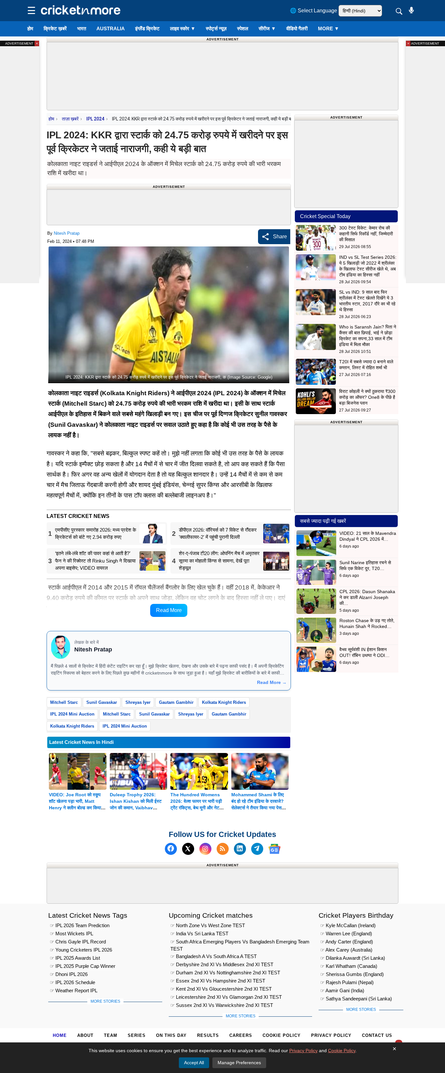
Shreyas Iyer (138, 702)
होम (30, 28)
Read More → (272, 682)
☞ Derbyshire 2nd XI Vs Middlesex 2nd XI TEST (221, 964)
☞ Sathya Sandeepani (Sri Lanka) (356, 998)
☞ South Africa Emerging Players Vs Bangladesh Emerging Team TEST (239, 942)
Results (208, 1035)
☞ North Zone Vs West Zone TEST (207, 925)
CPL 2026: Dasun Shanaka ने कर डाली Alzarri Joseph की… (367, 597)
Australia (110, 28)
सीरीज (267, 28)
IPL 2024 (95, 118)
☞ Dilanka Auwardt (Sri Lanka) (352, 958)
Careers (240, 1035)
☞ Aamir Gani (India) (342, 990)
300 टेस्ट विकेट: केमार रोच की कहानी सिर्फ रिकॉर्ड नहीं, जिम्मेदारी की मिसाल (366, 233)
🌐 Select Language (313, 10)
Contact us (377, 1035)
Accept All (194, 1062)
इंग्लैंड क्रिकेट (147, 28)
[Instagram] (205, 849)
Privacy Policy (331, 1035)
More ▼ (328, 28)
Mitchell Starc (64, 702)
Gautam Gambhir (176, 702)
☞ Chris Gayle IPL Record (78, 941)
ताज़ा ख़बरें (70, 118)
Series (137, 1035)
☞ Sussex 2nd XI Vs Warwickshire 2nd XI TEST (221, 1005)
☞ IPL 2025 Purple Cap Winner (82, 966)
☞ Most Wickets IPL (71, 933)
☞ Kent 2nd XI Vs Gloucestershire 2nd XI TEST (221, 989)
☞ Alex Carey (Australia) (346, 950)
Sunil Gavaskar (101, 702)
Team (110, 1035)
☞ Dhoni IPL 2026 (69, 974)
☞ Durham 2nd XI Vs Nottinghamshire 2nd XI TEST (225, 972)
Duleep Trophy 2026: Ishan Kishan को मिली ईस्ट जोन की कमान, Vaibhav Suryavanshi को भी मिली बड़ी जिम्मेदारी (137, 807)
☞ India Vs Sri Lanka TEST (199, 933)
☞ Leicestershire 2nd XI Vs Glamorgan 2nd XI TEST (226, 997)
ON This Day (171, 1035)
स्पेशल (242, 28)
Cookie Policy (282, 1035)
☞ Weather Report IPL (73, 990)
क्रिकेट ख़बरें (55, 28)
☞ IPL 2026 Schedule (72, 982)
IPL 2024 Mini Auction (72, 714)
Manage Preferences (239, 1062)
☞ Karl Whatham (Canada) (348, 966)
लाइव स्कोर (182, 28)
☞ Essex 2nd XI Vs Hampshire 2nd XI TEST (217, 980)
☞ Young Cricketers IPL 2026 (81, 950)
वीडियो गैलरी (297, 28)
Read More (169, 610)
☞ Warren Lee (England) (346, 933)
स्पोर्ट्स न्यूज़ (216, 28)
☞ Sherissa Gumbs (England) (352, 974)
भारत (81, 28)
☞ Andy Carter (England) (346, 941)
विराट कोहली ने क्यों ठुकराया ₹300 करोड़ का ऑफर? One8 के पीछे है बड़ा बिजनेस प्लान (367, 397)
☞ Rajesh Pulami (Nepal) (347, 982)
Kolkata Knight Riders (224, 702)
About (85, 1035)
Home (60, 1035)
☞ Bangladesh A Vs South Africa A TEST (213, 956)
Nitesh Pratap (66, 233)
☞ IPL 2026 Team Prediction (79, 925)
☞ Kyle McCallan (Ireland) (348, 925)
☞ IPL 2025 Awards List (75, 958)
